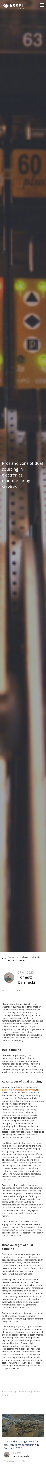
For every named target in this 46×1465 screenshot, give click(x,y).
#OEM (37, 1391)
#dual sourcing (9, 1391)
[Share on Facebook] (13, 990)
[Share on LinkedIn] (18, 990)
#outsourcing (25, 1391)
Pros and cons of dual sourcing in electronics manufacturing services (24, 958)
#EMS (5, 1395)
